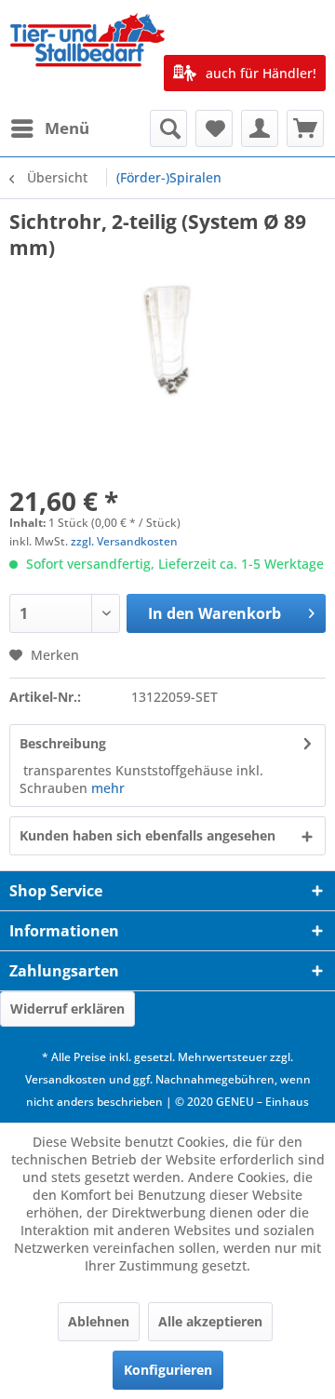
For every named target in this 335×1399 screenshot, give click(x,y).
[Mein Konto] (259, 128)
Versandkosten (65, 1079)
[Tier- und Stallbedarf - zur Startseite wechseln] (88, 55)
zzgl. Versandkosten (124, 541)
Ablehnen (98, 1321)
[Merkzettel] (214, 128)
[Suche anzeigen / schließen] (168, 128)
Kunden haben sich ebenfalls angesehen (147, 835)
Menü (67, 128)
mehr (108, 788)
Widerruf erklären (67, 1008)
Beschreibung (63, 743)
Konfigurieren (168, 1370)
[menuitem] (49, 128)
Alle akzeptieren (210, 1321)
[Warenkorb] (305, 128)
